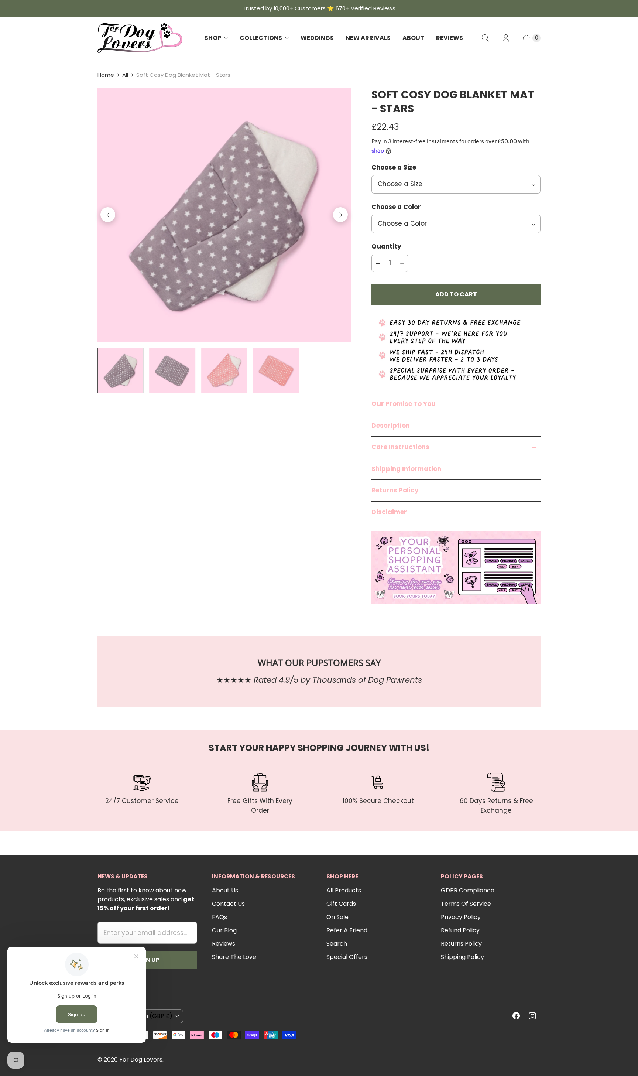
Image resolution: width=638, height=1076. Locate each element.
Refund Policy (460, 930)
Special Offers (346, 957)
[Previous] (107, 214)
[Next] (340, 214)
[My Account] (505, 38)
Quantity (386, 246)
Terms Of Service (466, 903)
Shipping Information (406, 468)
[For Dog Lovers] (139, 38)
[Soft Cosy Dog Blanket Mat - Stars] (224, 214)
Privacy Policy (461, 917)
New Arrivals (368, 38)
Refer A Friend (346, 930)
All (125, 75)
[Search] (485, 38)
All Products (343, 890)
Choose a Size (393, 167)
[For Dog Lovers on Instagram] (532, 1015)
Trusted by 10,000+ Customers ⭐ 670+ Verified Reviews (319, 8)
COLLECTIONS (261, 38)
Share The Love (234, 957)
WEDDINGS (317, 38)
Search (336, 943)
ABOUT (413, 38)
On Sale (337, 917)
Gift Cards (341, 903)
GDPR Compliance (467, 890)
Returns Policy (395, 490)
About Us (225, 890)
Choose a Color (396, 206)
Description (390, 425)
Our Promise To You (403, 403)
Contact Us (228, 903)
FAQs (219, 917)
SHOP (213, 38)
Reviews (223, 943)
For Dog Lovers (140, 1059)
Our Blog (224, 930)
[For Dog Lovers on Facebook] (516, 1015)
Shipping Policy (462, 957)
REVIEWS (449, 38)
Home (105, 75)
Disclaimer (389, 512)
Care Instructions (400, 447)
